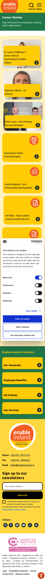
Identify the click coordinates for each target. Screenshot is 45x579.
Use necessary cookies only (22, 335)
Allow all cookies (22, 319)
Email (5, 465)
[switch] (38, 285)
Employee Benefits (15, 380)
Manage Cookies (22, 574)
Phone (5, 455)
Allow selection (22, 327)
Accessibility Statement (18, 571)
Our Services (11, 410)
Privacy (33, 571)
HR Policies (10, 395)
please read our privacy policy (14, 509)
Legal (4, 571)
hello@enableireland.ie (22, 465)
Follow (6, 519)
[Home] (22, 6)
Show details (31, 311)
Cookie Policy (8, 574)
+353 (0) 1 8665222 (20, 460)
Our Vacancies (12, 365)
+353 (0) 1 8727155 (20, 455)
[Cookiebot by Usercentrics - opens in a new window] (31, 241)
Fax (4, 460)
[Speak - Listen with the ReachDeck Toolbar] (41, 575)
